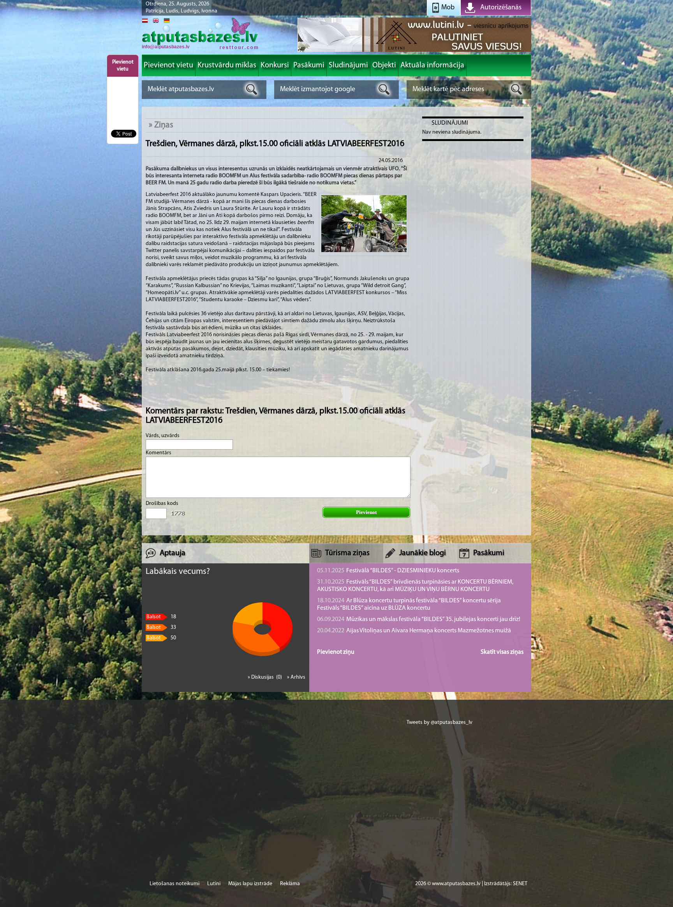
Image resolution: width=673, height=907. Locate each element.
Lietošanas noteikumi (174, 884)
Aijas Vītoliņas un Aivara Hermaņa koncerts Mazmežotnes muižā (414, 631)
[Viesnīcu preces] (414, 51)
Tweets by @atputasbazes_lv (439, 722)
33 (161, 627)
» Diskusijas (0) (265, 677)
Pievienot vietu (123, 65)
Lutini (213, 884)
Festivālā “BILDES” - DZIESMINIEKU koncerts (388, 571)
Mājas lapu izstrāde (250, 884)
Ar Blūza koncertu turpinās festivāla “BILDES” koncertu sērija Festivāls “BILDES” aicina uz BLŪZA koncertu (409, 604)
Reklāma (290, 884)
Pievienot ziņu (335, 652)
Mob (448, 7)
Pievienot (366, 512)
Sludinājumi (450, 123)
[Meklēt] (251, 89)
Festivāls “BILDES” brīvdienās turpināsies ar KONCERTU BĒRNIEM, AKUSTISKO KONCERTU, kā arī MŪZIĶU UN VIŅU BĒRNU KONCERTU (415, 586)
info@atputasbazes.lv (166, 46)
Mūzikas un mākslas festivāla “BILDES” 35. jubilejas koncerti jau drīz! (418, 619)
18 (161, 617)
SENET (520, 884)
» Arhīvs (296, 677)
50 (161, 638)
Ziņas (163, 125)
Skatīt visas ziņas (502, 652)
